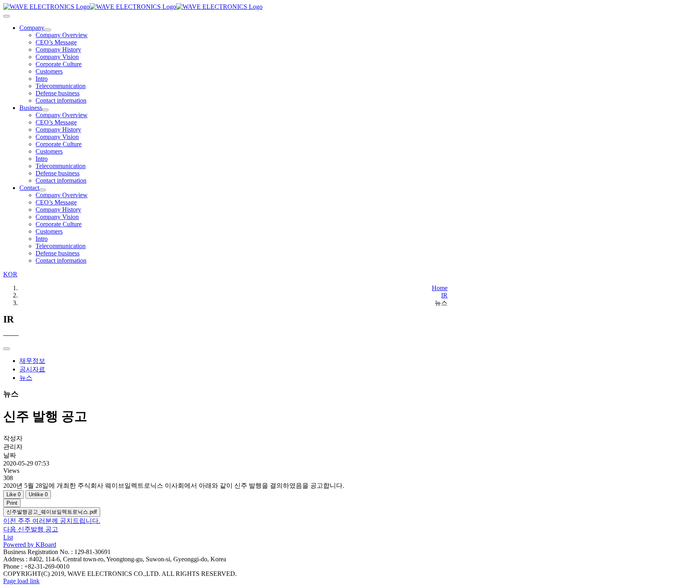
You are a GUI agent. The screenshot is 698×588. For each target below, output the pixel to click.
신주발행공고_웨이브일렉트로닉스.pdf (51, 512)
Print (11, 503)
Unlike (38, 494)
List (8, 537)
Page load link (21, 580)
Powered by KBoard (29, 544)
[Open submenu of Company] (47, 30)
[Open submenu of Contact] (42, 190)
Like (13, 494)
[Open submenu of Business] (45, 110)
